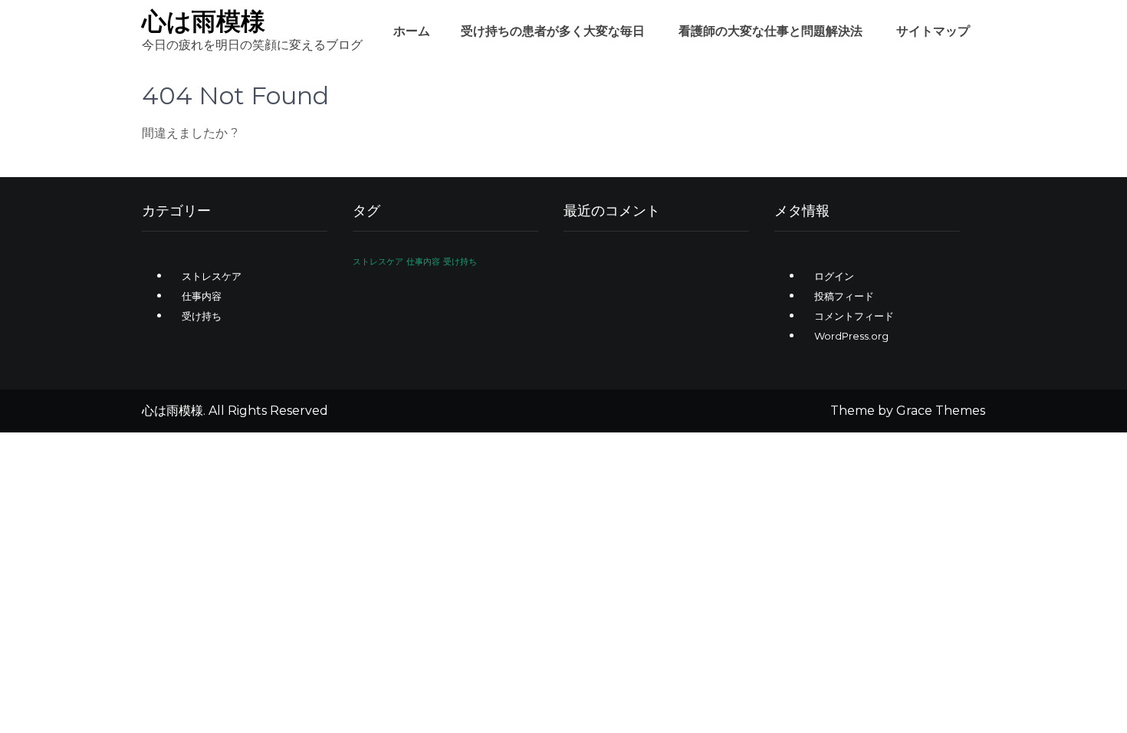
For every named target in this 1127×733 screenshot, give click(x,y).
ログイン (834, 276)
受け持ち (202, 316)
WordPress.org (851, 336)
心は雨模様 (203, 21)
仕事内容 (202, 296)
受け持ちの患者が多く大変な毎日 (553, 31)
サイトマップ (933, 31)
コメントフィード (854, 316)
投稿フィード (844, 296)
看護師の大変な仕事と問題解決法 (770, 31)
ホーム (411, 31)
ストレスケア (212, 276)
